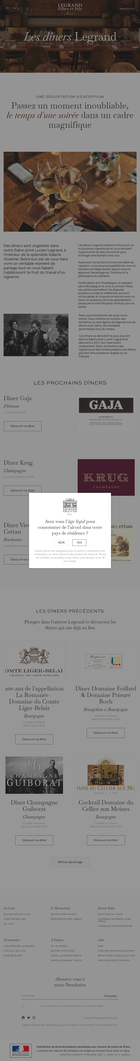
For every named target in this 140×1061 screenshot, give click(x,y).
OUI (79, 542)
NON (61, 542)
